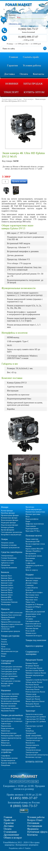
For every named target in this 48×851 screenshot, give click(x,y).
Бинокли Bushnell (7, 580)
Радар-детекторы (7, 728)
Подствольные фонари (9, 525)
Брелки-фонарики (7, 530)
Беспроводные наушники (10, 701)
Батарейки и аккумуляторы (11, 535)
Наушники (6, 690)
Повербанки (5, 765)
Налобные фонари (8, 513)
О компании (10, 831)
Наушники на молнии (9, 703)
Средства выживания (9, 568)
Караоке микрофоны (9, 763)
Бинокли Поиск (6, 600)
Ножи (3, 656)
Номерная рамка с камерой (11, 736)
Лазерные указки (7, 543)
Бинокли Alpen (6, 578)
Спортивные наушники (9, 708)
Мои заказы (40, 11)
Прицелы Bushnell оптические (8, 618)
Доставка (8, 826)
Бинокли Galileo (7, 585)
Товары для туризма (10, 636)
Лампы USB (5, 686)
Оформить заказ (15, 24)
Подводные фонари (8, 523)
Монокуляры (6, 604)
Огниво (4, 654)
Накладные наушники (9, 699)
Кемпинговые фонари (9, 518)
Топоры (4, 639)
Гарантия (9, 823)
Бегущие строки (7, 683)
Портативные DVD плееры (11, 719)
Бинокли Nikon (6, 590)
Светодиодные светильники (11, 667)
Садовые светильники (9, 676)
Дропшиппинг (11, 834)
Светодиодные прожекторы (11, 532)
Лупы (3, 646)
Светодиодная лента (8, 674)
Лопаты (4, 642)
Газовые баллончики (9, 558)
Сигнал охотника (7, 560)
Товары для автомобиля (12, 715)
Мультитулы (5, 649)
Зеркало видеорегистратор (11, 738)
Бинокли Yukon (7, 595)
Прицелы (5, 609)
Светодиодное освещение (7, 662)
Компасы (4, 644)
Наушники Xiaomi (8, 711)
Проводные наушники (9, 696)
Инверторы (5, 743)
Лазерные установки (9, 545)
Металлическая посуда (9, 651)
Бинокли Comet (7, 583)
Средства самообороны (11, 552)
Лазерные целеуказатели (10, 547)
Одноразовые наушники (10, 694)
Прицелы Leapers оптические (12, 624)
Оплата (7, 828)
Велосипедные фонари (9, 520)
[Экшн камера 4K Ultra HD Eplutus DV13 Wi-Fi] (6, 190)
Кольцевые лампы (7, 679)
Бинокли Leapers (7, 588)
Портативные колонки (9, 758)
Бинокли (5, 572)
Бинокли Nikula (7, 592)
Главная (8, 817)
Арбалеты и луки (7, 563)
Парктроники (6, 726)
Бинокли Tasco (6, 576)
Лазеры (4, 539)
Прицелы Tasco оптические (11, 615)
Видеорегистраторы (8, 733)
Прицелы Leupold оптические (7, 628)
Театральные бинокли (9, 602)
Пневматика (5, 565)
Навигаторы (5, 731)
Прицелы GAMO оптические (12, 613)
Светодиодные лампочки (10, 669)
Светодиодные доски (9, 671)
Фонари (4, 507)
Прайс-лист (10, 820)
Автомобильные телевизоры (11, 721)
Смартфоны (5, 756)
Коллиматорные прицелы (10, 631)
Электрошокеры (7, 556)
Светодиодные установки (10, 681)
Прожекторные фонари (10, 515)
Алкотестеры (6, 724)
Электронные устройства (7, 751)
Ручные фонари (7, 511)
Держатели (5, 740)
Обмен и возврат (13, 837)
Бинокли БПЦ (6, 597)
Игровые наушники (8, 706)
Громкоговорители (8, 760)
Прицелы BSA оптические (11, 622)
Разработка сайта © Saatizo (20, 848)
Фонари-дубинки (7, 527)
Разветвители (6, 745)
